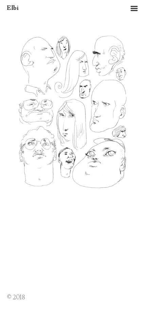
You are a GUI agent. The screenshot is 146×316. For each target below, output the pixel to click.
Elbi (13, 8)
